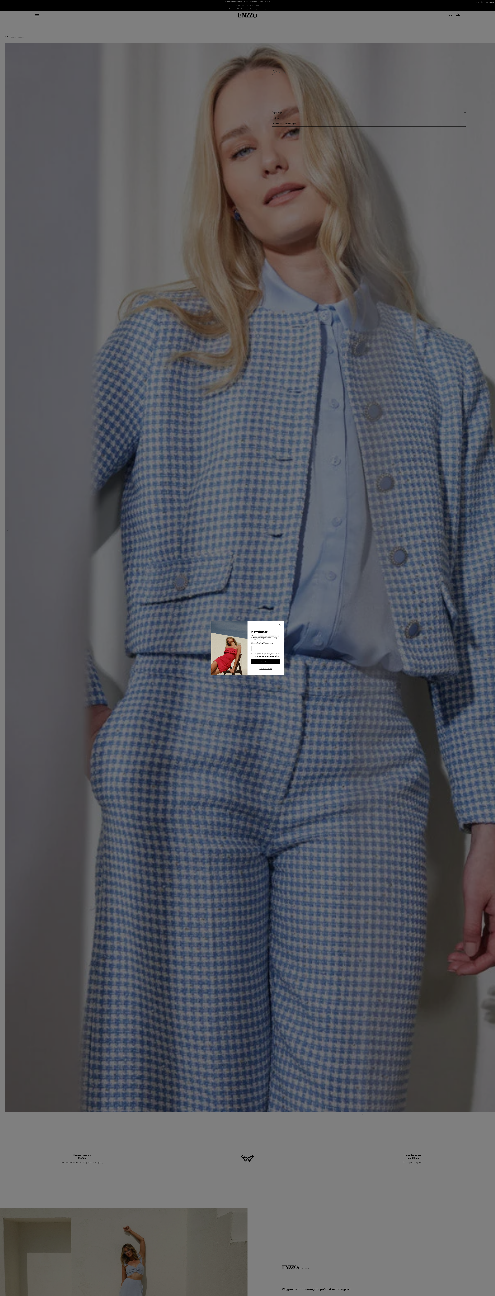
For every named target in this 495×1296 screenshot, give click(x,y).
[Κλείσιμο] (279, 625)
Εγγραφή (265, 661)
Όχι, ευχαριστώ (265, 668)
